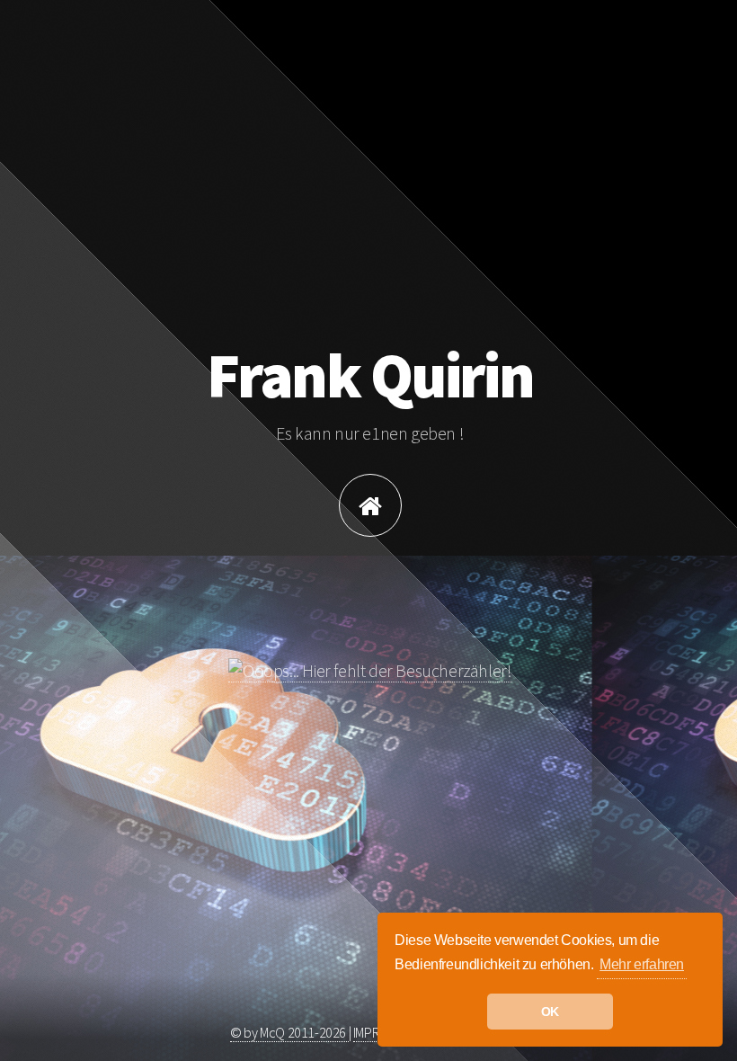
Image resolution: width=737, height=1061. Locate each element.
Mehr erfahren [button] (641, 964)
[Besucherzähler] (369, 670)
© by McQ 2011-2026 (289, 1032)
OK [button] (550, 1011)
